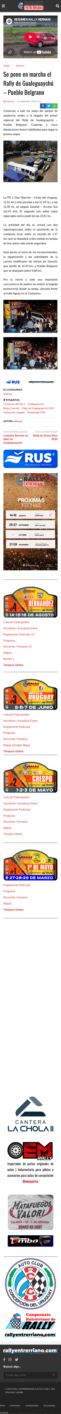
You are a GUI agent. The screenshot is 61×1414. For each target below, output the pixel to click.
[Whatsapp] (55, 105)
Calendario (15, 1406)
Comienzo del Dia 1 (14, 404)
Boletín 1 (8, 658)
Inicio (2, 1406)
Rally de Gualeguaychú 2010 (38, 408)
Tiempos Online (13, 665)
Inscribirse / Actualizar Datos (20, 628)
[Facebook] (43, 105)
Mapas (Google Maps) (16, 745)
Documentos (49, 1406)
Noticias (7, 393)
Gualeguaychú (36, 404)
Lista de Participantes (16, 622)
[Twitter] (49, 105)
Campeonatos (31, 1406)
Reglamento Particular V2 (18, 634)
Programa (9, 640)
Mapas (7, 652)
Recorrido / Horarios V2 (17, 646)
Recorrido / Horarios (15, 739)
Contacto (4, 1413)
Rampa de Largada (14, 412)
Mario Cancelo (11, 408)
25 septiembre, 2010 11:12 (29, 101)
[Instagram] (10, 1360)
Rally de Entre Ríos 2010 (45, 437)
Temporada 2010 (36, 412)
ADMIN (20, 1392)
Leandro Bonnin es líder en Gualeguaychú (15, 439)
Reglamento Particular (16, 726)
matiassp (9, 101)
